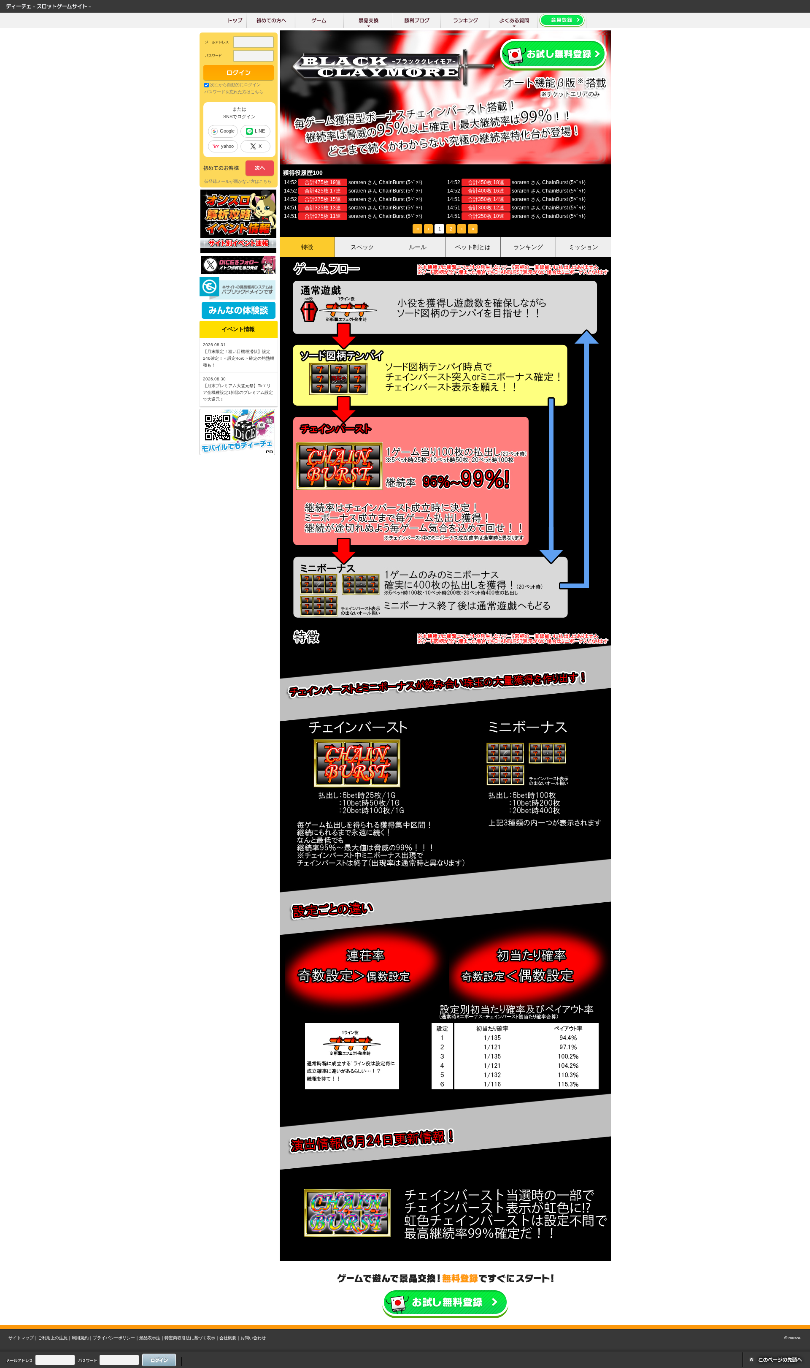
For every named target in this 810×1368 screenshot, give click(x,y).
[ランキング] (465, 20)
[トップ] (235, 20)
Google (227, 130)
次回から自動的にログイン (235, 84)
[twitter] (238, 272)
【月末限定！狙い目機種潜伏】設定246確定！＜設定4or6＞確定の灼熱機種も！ (238, 358)
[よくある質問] (513, 20)
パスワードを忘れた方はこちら (233, 92)
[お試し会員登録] (562, 20)
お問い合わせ (253, 1337)
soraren (357, 182)
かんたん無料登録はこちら (445, 1303)
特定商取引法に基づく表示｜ (192, 1337)
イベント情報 (238, 329)
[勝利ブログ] (416, 20)
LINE (260, 130)
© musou (793, 1337)
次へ (238, 168)
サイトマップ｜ (23, 1337)
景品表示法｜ (152, 1337)
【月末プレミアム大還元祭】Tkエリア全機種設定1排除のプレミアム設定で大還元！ (238, 392)
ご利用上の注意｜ (55, 1337)
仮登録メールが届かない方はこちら (238, 181)
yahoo (227, 146)
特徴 (307, 247)
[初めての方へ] (271, 20)
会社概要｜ (229, 1337)
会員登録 (553, 55)
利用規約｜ (82, 1337)
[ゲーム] (319, 20)
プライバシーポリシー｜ (116, 1337)
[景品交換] (368, 20)
